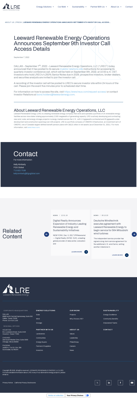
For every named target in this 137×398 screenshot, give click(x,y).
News (72, 350)
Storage (39, 323)
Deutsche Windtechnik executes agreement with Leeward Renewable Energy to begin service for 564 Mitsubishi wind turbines (111, 227)
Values (72, 334)
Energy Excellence (110, 315)
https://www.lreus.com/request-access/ (85, 91)
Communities (41, 338)
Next (134, 234)
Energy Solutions (44, 7)
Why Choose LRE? (76, 319)
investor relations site (71, 69)
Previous (46, 234)
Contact (129, 7)
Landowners (40, 334)
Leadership (74, 338)
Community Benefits (110, 319)
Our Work (62, 7)
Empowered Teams (110, 323)
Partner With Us (97, 7)
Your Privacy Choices (75, 395)
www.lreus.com (34, 127)
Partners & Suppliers (43, 346)
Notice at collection (55, 395)
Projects (73, 315)
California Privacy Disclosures (25, 383)
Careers (73, 346)
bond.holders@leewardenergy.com (56, 94)
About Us (115, 7)
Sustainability (78, 7)
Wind (38, 319)
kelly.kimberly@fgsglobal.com (27, 173)
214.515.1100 (13, 320)
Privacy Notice (8, 383)
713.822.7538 (20, 170)
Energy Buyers (41, 342)
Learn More (77, 252)
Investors (39, 350)
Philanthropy (74, 342)
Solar (38, 315)
